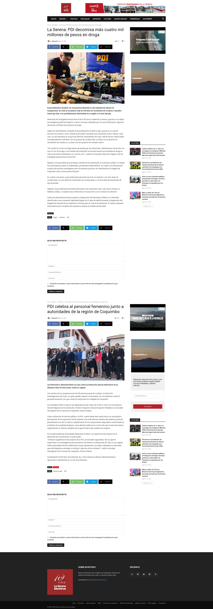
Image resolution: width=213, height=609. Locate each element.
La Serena (62, 217)
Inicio (53, 19)
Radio (99, 603)
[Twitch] (149, 574)
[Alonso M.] (48, 41)
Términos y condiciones (110, 603)
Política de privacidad (126, 603)
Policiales (85, 19)
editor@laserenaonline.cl (97, 580)
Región (62, 19)
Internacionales (91, 603)
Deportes (97, 19)
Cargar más (147, 206)
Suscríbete (147, 19)
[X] (155, 574)
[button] (163, 19)
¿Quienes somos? (140, 603)
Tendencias (135, 19)
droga (55, 217)
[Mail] (144, 574)
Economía (81, 603)
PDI (68, 217)
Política (74, 19)
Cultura (107, 19)
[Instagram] (138, 574)
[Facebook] (132, 574)
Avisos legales (120, 19)
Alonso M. (55, 41)
